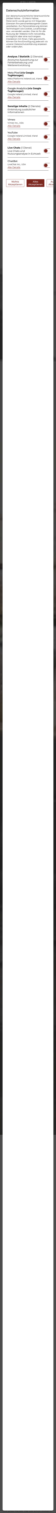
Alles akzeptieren (35, 183)
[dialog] (28, 756)
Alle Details (14, 81)
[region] (28, 113)
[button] (46, 59)
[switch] (45, 58)
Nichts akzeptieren (15, 183)
